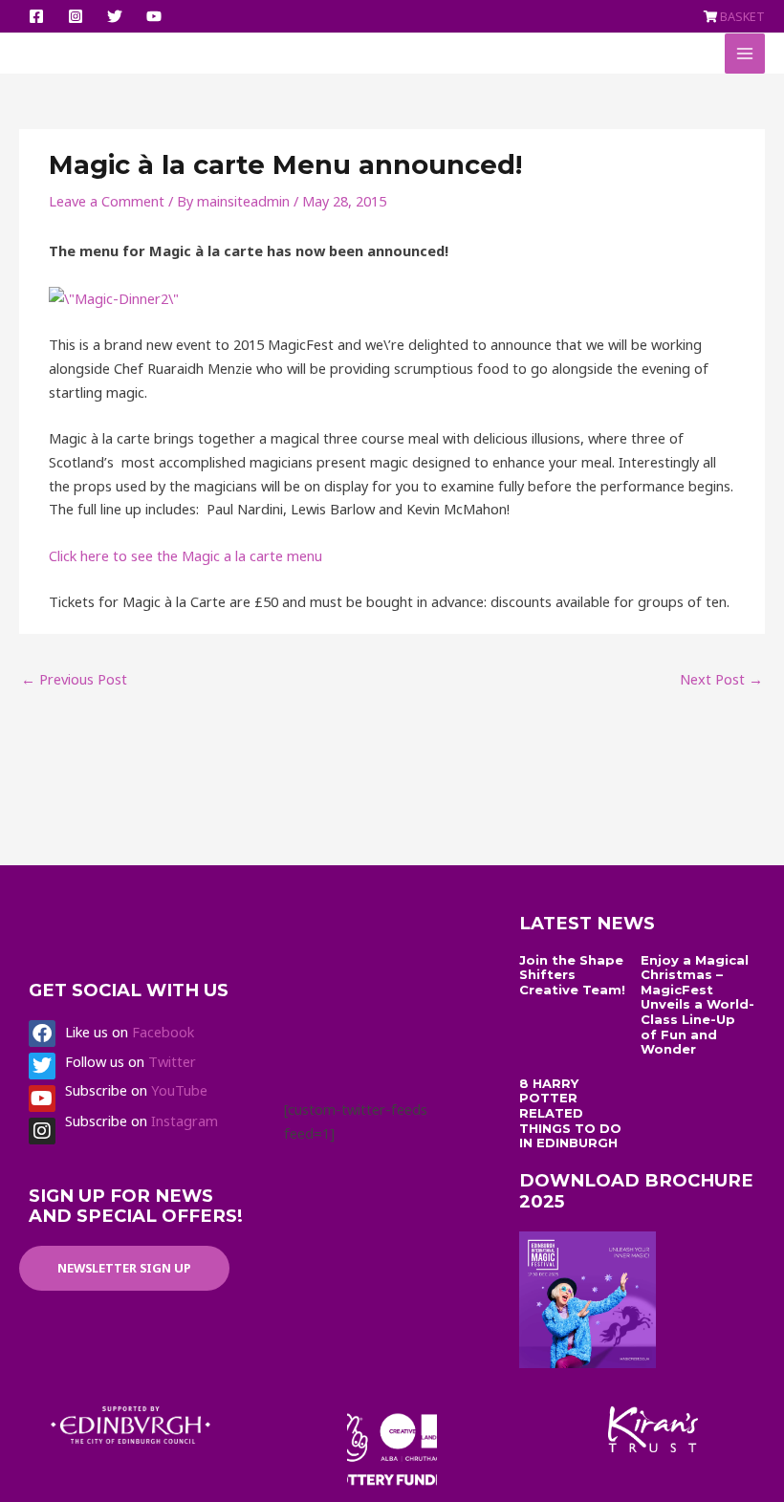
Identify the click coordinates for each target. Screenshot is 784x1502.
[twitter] (117, 16)
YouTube (179, 1089)
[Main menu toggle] (745, 53)
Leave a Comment (106, 200)
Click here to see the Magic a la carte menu (185, 555)
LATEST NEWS (587, 923)
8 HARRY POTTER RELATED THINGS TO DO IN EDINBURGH (570, 1113)
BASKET (742, 16)
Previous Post (74, 678)
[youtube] (157, 16)
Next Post (721, 678)
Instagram (184, 1120)
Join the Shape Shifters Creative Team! (572, 974)
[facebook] (39, 16)
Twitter (172, 1061)
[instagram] (78, 16)
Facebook (163, 1031)
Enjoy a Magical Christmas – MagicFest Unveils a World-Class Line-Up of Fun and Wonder (697, 1004)
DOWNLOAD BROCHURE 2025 (636, 1190)
